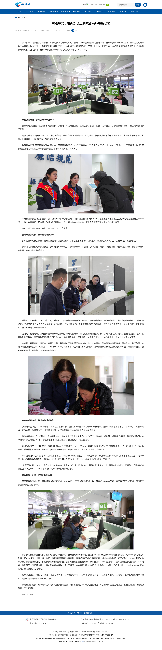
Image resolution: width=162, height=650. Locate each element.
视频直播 (76, 11)
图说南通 (88, 11)
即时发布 (64, 11)
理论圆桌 (99, 11)
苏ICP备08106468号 (60, 632)
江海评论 (111, 11)
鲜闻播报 (53, 11)
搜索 (137, 5)
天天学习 (29, 11)
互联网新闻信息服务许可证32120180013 (95, 632)
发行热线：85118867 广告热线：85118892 (97, 623)
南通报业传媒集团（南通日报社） (81, 613)
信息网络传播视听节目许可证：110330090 (62, 635)
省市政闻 (41, 11)
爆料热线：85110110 (38, 623)
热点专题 (134, 11)
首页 (19, 11)
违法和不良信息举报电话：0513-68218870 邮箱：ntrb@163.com (105, 619)
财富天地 (123, 11)
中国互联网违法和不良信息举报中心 (44, 619)
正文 (25, 17)
